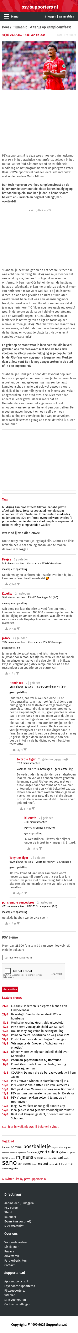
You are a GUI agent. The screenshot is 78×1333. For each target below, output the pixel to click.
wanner (5, 1169)
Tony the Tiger (26, 759)
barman (6, 1147)
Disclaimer (11, 1247)
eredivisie (13, 1153)
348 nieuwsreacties (13, 563)
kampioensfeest (25, 507)
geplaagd (40, 511)
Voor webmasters (15, 1242)
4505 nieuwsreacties (21, 686)
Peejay (6, 559)
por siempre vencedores (18, 902)
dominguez (65, 1147)
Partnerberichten (15, 1260)
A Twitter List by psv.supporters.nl (24, 1179)
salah (66, 1158)
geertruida (47, 1152)
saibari (58, 1158)
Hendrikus (16, 683)
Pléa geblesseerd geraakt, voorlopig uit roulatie (42, 1110)
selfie (22, 521)
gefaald (64, 1152)
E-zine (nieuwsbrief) (17, 1221)
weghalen (13, 1168)
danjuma (55, 1148)
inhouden (8, 514)
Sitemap (9, 1295)
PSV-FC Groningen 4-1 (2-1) (51, 686)
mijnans (24, 1157)
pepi (45, 1158)
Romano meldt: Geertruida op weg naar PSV (40, 1035)
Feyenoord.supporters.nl (20, 1286)
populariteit (10, 521)
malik (37, 514)
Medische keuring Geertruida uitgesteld (37, 1022)
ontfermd (33, 518)
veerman (67, 1164)
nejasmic (38, 1158)
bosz (19, 511)
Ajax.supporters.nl (16, 1281)
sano (9, 1162)
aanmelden (66, 16)
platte (62, 507)
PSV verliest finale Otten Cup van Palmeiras (40, 1085)
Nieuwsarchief (14, 1226)
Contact (9, 1265)
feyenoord (22, 1153)
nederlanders (11, 518)
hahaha (52, 507)
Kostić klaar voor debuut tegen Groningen (38, 1039)
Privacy (9, 1251)
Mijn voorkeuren (15, 1300)
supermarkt (65, 521)
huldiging (8, 507)
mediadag (63, 514)
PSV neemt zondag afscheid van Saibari (37, 1027)
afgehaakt (8, 511)
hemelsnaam (55, 511)
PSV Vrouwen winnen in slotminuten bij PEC (40, 1081)
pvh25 (6, 638)
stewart (34, 1164)
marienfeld (49, 514)
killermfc (30, 818)
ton (40, 1163)
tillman (42, 507)
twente (51, 1164)
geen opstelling (11, 647)
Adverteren (11, 1256)
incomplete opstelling (14, 569)
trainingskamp (19, 525)
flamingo (32, 1152)
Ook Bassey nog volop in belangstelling (37, 1031)
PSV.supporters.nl (15, 1290)
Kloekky (7, 593)
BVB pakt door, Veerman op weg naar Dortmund (42, 1089)
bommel (16, 1147)
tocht (5, 525)
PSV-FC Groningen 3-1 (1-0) (43, 597)
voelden (35, 525)
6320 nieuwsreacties (28, 763)
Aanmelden (11, 1203)
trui (45, 1164)
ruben (50, 1158)
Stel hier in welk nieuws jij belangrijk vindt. (30, 1127)
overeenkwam (49, 518)
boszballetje (37, 1146)
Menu (15, 16)
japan (72, 1152)
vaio (57, 1163)
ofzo (23, 518)
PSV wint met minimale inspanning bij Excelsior (42, 1093)
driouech (5, 1153)
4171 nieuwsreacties (13, 906)
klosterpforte (24, 514)
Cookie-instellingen (17, 1304)
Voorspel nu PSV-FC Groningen (44, 563)
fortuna (28, 511)
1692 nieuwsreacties (13, 597)
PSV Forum (11, 1208)
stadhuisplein (48, 521)
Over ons (10, 1234)
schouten (24, 1164)
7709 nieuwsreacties (35, 822)
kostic (5, 1158)
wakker (45, 525)
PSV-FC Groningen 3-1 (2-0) (39, 827)
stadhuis (32, 521)
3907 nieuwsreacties (13, 642)
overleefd (65, 518)
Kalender (10, 1217)
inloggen (50, 16)
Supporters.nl (14, 1273)
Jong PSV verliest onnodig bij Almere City (38, 1106)
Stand (8, 1212)
